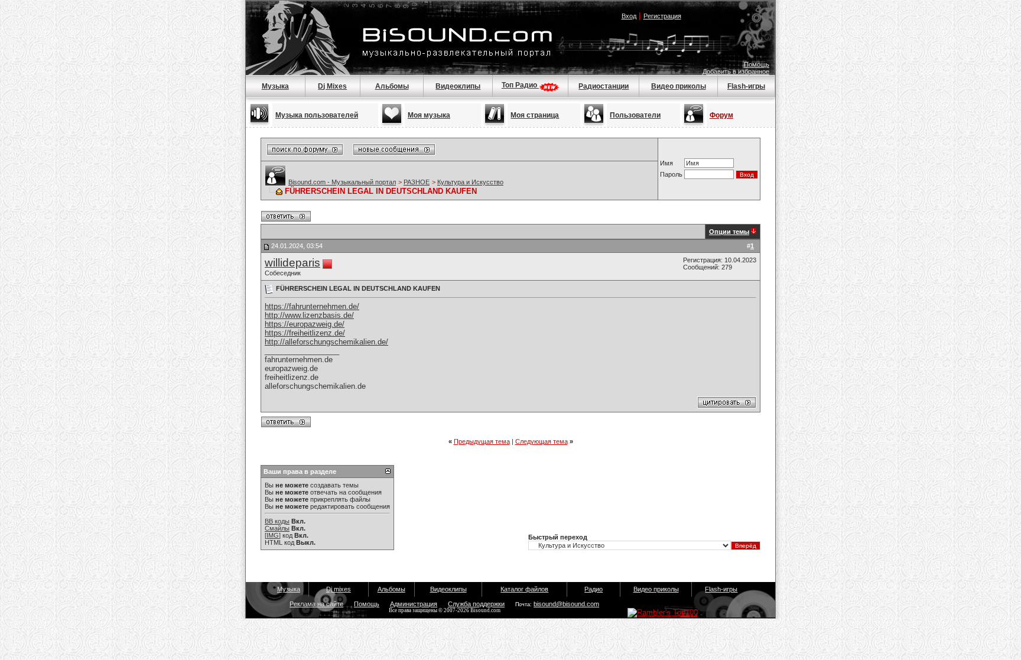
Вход (629, 15)
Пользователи (635, 115)
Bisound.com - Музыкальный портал (342, 182)
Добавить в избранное (736, 71)
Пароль (671, 174)
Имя (666, 163)
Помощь (756, 64)
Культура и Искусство (470, 182)
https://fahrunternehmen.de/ (312, 306)
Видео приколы (678, 86)
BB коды (277, 521)
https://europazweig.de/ (304, 324)
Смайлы (277, 528)
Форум (721, 115)
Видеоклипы (457, 86)
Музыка (275, 86)
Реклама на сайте (316, 603)
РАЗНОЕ (417, 182)
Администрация (413, 603)
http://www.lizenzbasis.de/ (309, 315)
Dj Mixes (332, 86)
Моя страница (534, 115)
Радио (593, 589)
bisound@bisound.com (566, 603)
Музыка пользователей (316, 115)
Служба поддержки (476, 603)
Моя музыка (429, 115)
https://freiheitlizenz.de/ (305, 333)
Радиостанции (603, 86)
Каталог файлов (524, 589)
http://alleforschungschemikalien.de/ (326, 341)
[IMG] (273, 535)
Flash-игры (746, 86)
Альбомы (392, 86)
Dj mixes (338, 589)
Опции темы (729, 231)
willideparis (292, 262)
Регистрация (662, 15)
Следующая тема (541, 441)
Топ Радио (520, 85)
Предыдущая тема (482, 441)
